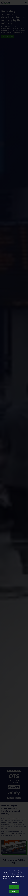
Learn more (14, 882)
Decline (14, 887)
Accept (14, 892)
